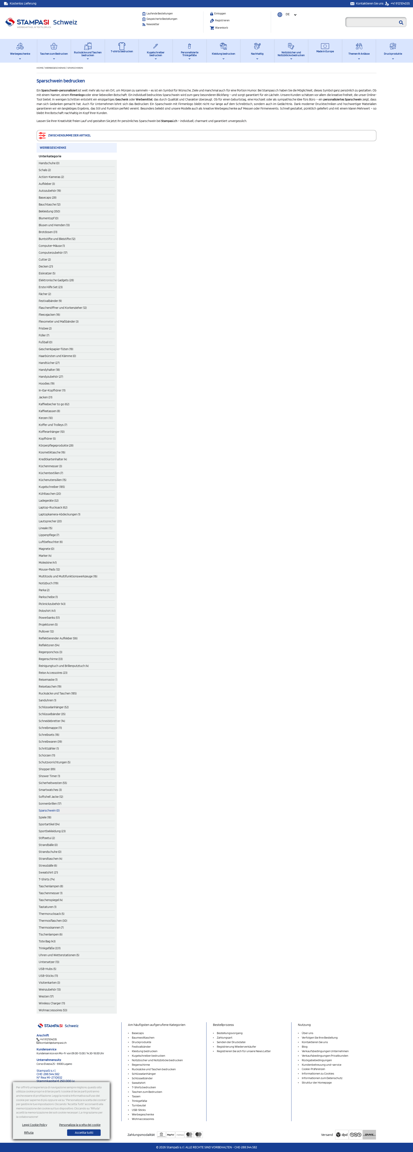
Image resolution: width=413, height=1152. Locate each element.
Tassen (136, 1096)
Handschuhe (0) (49, 163)
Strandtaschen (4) (50, 859)
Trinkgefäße (139, 1101)
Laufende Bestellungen (159, 13)
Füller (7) (44, 335)
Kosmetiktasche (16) (52, 452)
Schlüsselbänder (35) (52, 714)
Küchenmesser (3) (50, 466)
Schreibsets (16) (49, 735)
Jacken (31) (45, 397)
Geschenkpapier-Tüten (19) (56, 349)
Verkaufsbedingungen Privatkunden (325, 1055)
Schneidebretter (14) (52, 721)
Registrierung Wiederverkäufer (236, 1046)
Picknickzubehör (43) (52, 604)
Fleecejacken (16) (49, 315)
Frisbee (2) (45, 328)
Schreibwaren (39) (50, 742)
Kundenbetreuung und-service (321, 1064)
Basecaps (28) (47, 197)
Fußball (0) (45, 342)
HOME (40, 67)
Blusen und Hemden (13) (54, 225)
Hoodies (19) (46, 383)
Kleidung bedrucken (223, 53)
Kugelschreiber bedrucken (156, 54)
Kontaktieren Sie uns (370, 3)
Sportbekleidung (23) (52, 831)
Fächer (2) (45, 294)
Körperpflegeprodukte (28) (56, 445)
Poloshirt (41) (47, 611)
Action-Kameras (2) (51, 177)
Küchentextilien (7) (51, 473)
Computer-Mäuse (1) (52, 246)
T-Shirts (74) (47, 879)
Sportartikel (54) (49, 824)
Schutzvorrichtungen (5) (54, 762)
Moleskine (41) (48, 562)
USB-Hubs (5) (47, 969)
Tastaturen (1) (47, 907)
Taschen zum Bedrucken (54, 53)
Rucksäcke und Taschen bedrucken (88, 54)
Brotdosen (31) (48, 232)
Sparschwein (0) (49, 810)
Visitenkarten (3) (49, 983)
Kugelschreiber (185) (52, 487)
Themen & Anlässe (359, 53)
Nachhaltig (257, 53)
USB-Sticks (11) (48, 976)
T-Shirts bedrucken (144, 1087)
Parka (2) (44, 590)
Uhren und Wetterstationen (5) (59, 955)
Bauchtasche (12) (49, 204)
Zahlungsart (224, 1037)
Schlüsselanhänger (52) (54, 707)
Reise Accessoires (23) (53, 673)
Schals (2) (45, 170)
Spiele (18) (45, 817)
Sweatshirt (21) (48, 872)
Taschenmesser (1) (50, 893)
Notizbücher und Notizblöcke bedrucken (291, 54)
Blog (305, 1046)
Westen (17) (46, 996)
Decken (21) (46, 266)
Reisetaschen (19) (50, 686)
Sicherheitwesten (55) (53, 783)
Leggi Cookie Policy (34, 1125)
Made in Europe (325, 51)
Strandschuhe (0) (50, 852)
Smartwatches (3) (50, 790)
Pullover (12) (46, 631)
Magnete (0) (46, 549)
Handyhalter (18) (49, 370)
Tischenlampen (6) (50, 934)
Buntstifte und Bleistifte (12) (57, 239)
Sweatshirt (138, 1082)
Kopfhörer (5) (47, 439)
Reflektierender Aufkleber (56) (58, 638)
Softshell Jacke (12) (51, 797)
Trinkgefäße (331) (49, 948)
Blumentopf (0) (48, 218)
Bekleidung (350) (49, 211)
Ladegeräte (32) (49, 501)
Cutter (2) (45, 259)
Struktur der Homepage (317, 1082)
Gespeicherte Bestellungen (161, 18)
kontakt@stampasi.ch (53, 1042)
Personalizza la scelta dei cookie (79, 1125)
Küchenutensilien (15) (52, 480)
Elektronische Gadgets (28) (56, 280)
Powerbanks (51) (49, 618)
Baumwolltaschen (143, 1037)
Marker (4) (45, 556)
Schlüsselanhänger (144, 1073)
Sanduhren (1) (47, 700)
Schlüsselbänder (142, 1078)
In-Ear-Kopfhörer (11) (52, 390)
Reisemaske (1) (48, 680)
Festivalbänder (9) (50, 301)
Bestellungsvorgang (230, 1033)
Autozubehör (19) (50, 191)
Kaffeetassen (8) (49, 411)
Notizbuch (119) (48, 583)
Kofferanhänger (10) (52, 432)
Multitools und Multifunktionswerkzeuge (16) (68, 576)
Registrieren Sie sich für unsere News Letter (244, 1051)
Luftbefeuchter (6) (51, 542)
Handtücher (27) (49, 363)
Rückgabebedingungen (317, 1060)
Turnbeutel (139, 1105)
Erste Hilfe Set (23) (51, 287)
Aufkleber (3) (47, 184)
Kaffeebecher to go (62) (54, 404)
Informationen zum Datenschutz (322, 1078)
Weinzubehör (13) (50, 989)
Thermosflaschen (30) (53, 921)
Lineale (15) (45, 528)
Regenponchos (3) (50, 652)
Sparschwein (75, 67)
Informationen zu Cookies (318, 1073)
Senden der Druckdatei (231, 1042)
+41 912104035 (400, 3)
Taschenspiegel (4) (51, 900)
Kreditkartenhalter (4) (53, 459)
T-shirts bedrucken (122, 51)
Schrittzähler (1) (49, 748)
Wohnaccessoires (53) (53, 1010)
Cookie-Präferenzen (313, 1069)
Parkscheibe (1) (48, 597)
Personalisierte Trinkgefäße (189, 54)
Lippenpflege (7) (49, 535)
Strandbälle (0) (48, 845)
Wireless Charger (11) (52, 1003)
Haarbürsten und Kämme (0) (57, 356)
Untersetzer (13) (49, 962)
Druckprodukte (393, 53)
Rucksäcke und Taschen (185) (58, 693)
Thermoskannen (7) (51, 927)
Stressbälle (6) (48, 865)
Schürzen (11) (47, 755)
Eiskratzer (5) (47, 273)
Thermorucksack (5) (51, 914)
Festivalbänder (141, 1046)
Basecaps (138, 1033)
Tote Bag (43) (47, 941)
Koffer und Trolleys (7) (53, 425)
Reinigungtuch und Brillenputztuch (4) (64, 666)
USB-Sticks (139, 1110)
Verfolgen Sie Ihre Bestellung (320, 1037)
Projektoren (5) (48, 624)
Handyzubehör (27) (51, 377)
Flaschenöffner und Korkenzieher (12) (63, 308)
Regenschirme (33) (51, 659)
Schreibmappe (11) (50, 728)
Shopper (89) (47, 769)
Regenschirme (141, 1064)
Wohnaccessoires (143, 1119)
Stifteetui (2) (47, 838)
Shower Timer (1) (49, 776)
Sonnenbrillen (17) (50, 804)
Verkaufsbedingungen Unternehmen (325, 1051)
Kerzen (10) (46, 418)
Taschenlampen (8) (51, 886)
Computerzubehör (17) (53, 253)
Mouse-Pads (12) (49, 569)
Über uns (307, 1033)
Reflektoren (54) (49, 645)
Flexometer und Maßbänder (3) (59, 321)
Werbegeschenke (20, 53)
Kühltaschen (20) (50, 494)
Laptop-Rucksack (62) (53, 507)
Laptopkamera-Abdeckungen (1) (59, 514)
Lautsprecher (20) (50, 521)
